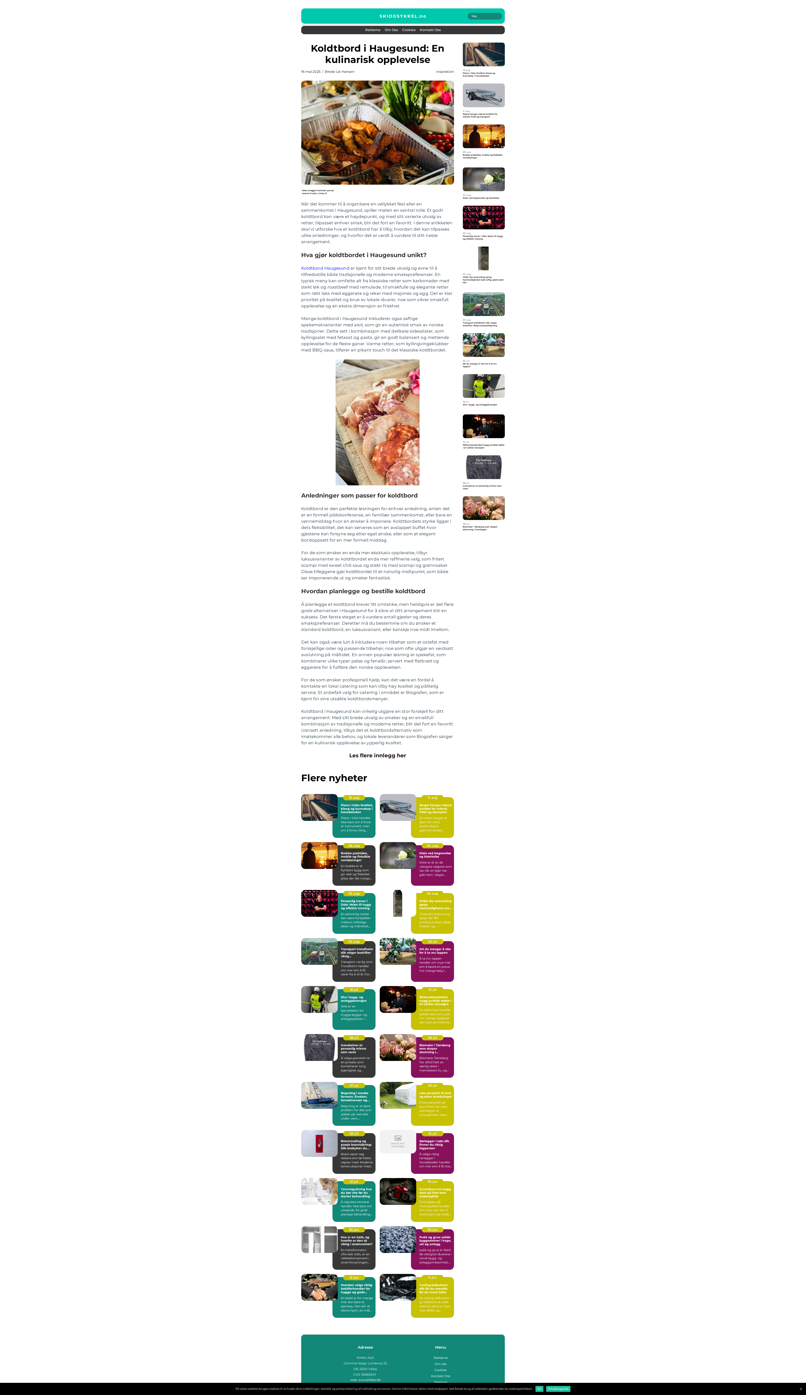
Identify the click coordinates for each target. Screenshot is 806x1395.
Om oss (391, 30)
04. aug (432, 846)
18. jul (354, 989)
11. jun (432, 1277)
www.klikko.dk (369, 1380)
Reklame (373, 30)
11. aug (432, 797)
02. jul (354, 1133)
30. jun (433, 1181)
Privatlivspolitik (558, 1388)
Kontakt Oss (430, 30)
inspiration (445, 72)
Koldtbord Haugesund (325, 268)
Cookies (409, 30)
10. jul (432, 989)
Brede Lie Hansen (340, 72)
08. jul (354, 1038)
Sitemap (440, 1382)
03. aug (354, 893)
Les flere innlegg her (377, 755)
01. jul (432, 1133)
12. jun (354, 1277)
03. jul (432, 1085)
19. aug (354, 797)
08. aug (354, 846)
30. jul (432, 941)
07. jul (354, 1085)
